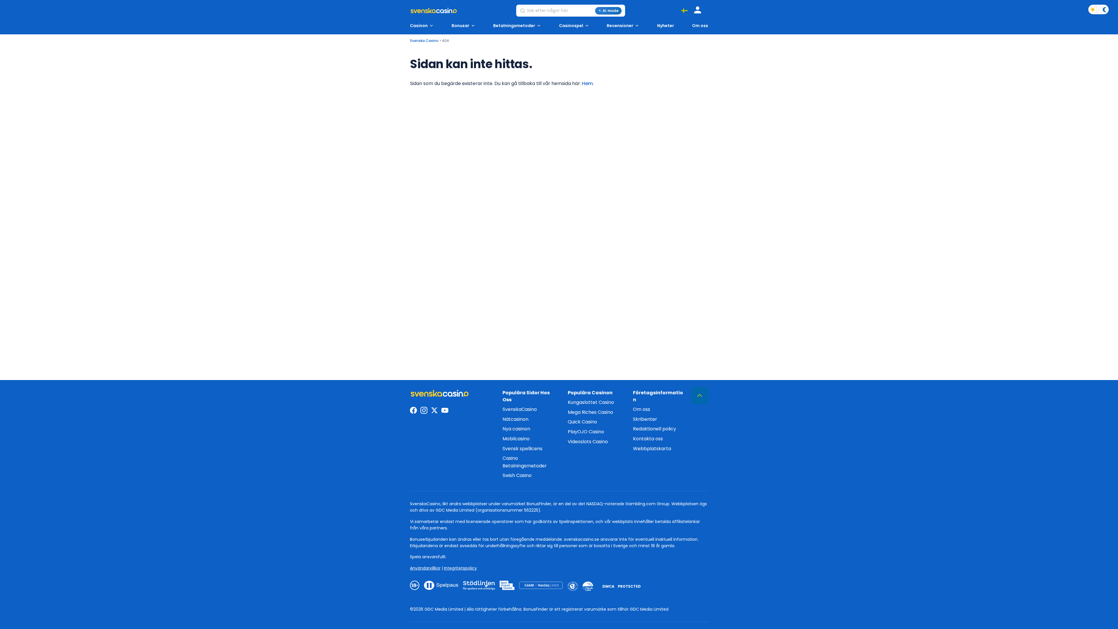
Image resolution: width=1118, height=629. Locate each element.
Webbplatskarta (652, 448)
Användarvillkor (425, 568)
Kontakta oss (648, 438)
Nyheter (665, 25)
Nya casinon (516, 428)
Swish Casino (517, 475)
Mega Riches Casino (590, 412)
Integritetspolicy (460, 568)
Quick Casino (582, 421)
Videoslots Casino (588, 441)
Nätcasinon (515, 419)
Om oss (700, 25)
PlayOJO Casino (586, 431)
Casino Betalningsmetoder (525, 462)
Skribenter (645, 419)
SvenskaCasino (520, 409)
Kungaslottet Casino (591, 402)
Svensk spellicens (522, 448)
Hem (587, 83)
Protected (629, 586)
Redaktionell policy (654, 428)
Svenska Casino (424, 40)
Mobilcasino (516, 438)
